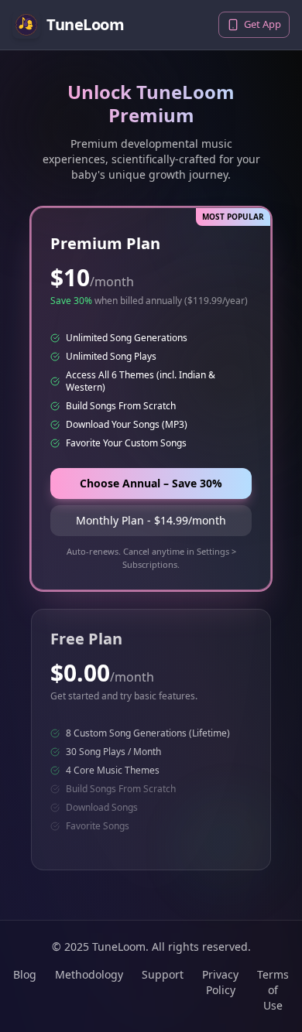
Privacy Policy (220, 982)
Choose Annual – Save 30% (151, 483)
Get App (262, 24)
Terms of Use (273, 990)
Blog (24, 974)
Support (163, 974)
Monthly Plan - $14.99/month (151, 520)
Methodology (89, 974)
